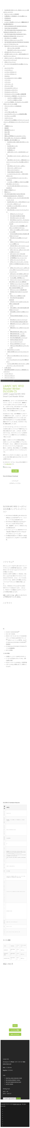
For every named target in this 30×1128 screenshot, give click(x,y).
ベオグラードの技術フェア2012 (14, 100)
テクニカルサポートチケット (11, 88)
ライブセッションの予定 (10, 116)
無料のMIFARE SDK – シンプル (17, 333)
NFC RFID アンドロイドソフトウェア (18, 319)
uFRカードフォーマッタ (10, 62)
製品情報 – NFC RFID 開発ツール (12, 140)
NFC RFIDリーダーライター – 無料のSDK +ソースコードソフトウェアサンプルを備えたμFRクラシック (17, 162)
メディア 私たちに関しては (11, 112)
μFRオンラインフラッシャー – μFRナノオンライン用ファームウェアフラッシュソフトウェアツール (19, 269)
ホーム (15, 1025)
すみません (7, 76)
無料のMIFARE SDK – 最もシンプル (18, 331)
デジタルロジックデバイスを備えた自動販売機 (15, 94)
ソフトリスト (8, 80)
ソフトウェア (15, 481)
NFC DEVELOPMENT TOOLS (13, 1080)
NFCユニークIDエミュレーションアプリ (14, 40)
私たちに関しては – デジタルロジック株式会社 (15, 138)
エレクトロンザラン (9, 68)
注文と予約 (7, 132)
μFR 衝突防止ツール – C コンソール (18, 258)
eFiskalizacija (8, 18)
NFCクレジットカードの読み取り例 (18, 289)
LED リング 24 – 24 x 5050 (13, 48)
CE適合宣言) (9, 464)
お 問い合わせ (8, 367)
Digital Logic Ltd (17, 1104)
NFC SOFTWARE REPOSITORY (13, 1082)
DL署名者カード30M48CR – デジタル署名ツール (16, 16)
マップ (6, 110)
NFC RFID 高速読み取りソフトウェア (18, 337)
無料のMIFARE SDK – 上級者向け (17, 335)
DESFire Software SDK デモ (16, 339)
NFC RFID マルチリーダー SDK (17, 218)
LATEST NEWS (9, 1084)
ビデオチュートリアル (15, 483)
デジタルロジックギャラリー (11, 90)
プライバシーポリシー (10, 375)
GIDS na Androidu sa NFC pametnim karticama (16, 26)
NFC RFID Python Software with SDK (19, 321)
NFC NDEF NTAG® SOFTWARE (17, 216)
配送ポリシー (8, 192)
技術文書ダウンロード (10, 130)
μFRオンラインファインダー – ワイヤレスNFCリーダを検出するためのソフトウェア (19, 263)
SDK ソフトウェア (15, 1034)
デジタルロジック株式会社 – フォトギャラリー (15, 96)
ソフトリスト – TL (9, 84)
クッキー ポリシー (9, 373)
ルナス (11, 305)
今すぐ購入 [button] (15, 471)
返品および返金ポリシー (10, 190)
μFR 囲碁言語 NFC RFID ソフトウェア (19, 256)
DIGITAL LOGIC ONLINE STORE (14, 1078)
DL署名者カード (11, 150)
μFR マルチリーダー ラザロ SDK (17, 254)
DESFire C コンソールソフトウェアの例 (19, 283)
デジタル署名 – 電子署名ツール (17, 277)
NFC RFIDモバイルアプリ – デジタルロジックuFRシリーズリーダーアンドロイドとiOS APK (19, 222)
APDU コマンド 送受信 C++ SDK (17, 295)
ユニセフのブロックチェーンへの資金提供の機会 (16, 114)
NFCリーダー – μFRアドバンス (14, 168)
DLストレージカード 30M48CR (12, 14)
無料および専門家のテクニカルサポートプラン (15, 136)
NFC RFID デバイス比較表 (11, 38)
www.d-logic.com (7, 1064)
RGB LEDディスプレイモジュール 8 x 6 (16, 50)
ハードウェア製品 (15, 1030)
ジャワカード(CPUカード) (10, 72)
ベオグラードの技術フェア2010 (14, 98)
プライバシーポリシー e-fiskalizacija (13, 106)
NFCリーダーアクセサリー (13, 170)
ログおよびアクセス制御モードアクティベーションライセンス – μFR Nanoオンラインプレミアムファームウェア (16, 122)
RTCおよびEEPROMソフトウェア (17, 343)
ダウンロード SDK (9, 86)
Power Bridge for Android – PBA (15, 172)
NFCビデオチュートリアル (13, 349)
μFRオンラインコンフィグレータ (17, 260)
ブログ (6, 108)
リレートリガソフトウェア (16, 341)
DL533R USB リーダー (12, 146)
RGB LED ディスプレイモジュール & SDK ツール (16, 46)
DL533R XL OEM (11, 148)
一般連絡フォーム (9, 126)
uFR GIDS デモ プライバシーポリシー (13, 52)
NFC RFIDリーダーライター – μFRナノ (16, 166)
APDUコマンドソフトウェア (16, 214)
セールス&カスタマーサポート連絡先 (13, 78)
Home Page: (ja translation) (11, 28)
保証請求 (7, 128)
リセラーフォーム (9, 118)
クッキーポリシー (9, 70)
